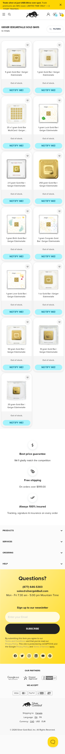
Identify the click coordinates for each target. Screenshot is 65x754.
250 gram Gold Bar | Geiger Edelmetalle (48, 184)
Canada (38, 713)
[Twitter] (22, 656)
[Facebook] (15, 656)
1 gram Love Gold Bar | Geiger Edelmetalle (16, 295)
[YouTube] (43, 656)
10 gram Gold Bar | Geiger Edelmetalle (49, 350)
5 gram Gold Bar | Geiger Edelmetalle (16, 73)
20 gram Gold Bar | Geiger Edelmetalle (16, 406)
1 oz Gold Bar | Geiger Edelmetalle (48, 295)
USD (38, 721)
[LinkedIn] (36, 656)
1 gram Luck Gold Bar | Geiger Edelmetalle (48, 129)
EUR (43, 721)
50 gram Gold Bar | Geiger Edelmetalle (16, 350)
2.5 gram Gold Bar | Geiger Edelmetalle (16, 184)
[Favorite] (27, 45)
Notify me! (17, 90)
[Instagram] (29, 656)
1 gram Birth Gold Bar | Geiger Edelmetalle (16, 240)
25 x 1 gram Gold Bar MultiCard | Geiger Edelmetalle (16, 129)
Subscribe (32, 628)
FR (40, 717)
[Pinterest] (50, 656)
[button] (32, 530)
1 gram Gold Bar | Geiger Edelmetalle (48, 73)
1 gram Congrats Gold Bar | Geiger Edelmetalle (48, 240)
